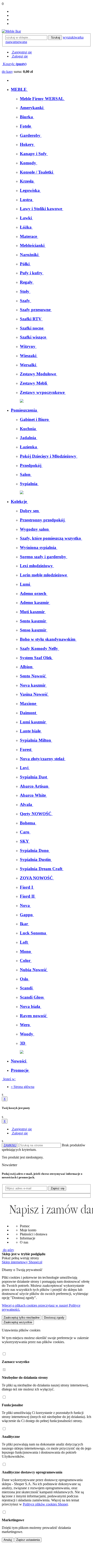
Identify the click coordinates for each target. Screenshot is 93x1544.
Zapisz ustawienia (28, 1540)
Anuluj (8, 1540)
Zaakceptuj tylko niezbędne (22, 1317)
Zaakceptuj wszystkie (18, 1322)
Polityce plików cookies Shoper (45, 1504)
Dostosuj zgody (54, 1317)
